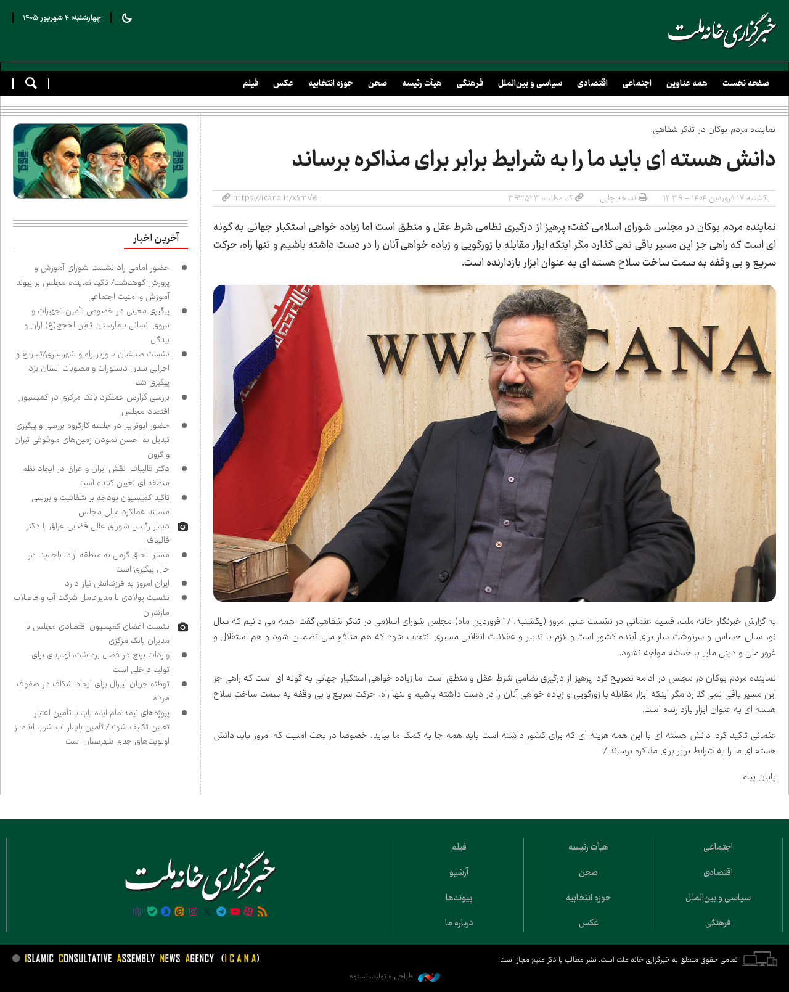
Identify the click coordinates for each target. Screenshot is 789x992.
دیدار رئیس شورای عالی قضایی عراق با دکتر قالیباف (98, 533)
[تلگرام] (220, 912)
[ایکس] (207, 912)
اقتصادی (592, 83)
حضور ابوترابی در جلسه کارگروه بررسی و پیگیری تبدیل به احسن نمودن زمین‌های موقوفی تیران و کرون (92, 440)
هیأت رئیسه (422, 83)
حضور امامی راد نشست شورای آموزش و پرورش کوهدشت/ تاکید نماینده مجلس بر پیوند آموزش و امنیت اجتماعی (93, 282)
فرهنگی (470, 83)
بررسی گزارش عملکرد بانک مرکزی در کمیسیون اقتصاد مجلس (93, 404)
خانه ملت (722, 31)
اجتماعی (637, 83)
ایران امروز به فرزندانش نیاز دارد (117, 583)
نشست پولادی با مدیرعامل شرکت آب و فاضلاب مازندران (92, 604)
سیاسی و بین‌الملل (530, 83)
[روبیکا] (138, 912)
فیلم (250, 83)
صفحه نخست (745, 83)
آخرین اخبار (156, 238)
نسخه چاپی (618, 198)
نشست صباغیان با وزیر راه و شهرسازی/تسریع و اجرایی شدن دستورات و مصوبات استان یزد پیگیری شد (93, 368)
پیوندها (459, 897)
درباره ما (459, 923)
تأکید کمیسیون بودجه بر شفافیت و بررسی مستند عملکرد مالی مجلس (100, 504)
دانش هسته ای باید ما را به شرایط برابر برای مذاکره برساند (534, 160)
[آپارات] (248, 912)
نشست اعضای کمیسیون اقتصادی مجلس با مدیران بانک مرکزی (98, 633)
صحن (377, 83)
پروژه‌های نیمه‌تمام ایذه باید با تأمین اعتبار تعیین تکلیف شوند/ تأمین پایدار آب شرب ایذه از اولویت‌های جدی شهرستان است (92, 727)
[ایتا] (179, 912)
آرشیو (458, 872)
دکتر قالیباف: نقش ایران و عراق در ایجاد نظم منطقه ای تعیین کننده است (96, 475)
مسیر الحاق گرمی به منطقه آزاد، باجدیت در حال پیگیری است (99, 562)
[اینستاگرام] (193, 912)
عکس (283, 83)
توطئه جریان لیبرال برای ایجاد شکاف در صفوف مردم (93, 691)
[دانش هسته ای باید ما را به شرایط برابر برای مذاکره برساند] (495, 443)
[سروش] (166, 912)
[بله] (152, 912)
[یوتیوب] (235, 912)
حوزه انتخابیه (330, 83)
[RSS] (262, 912)
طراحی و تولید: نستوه (382, 976)
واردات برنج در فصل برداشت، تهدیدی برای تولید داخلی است (100, 662)
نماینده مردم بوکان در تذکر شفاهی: (713, 129)
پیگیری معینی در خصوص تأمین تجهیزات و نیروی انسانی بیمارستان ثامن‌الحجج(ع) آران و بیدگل (97, 325)
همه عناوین (687, 83)
